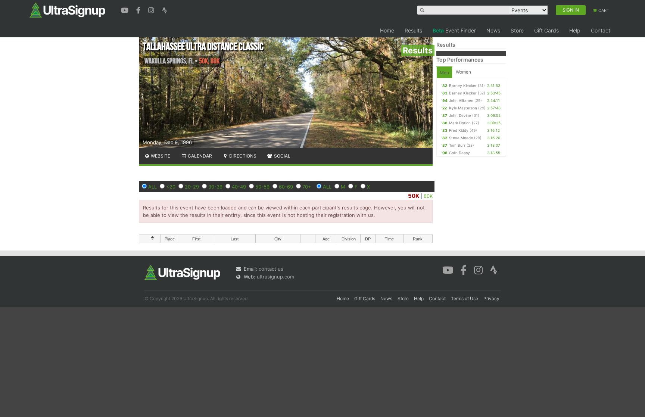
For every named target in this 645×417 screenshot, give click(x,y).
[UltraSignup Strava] (164, 9)
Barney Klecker (463, 85)
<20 (170, 187)
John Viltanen (461, 100)
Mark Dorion (460, 123)
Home (387, 30)
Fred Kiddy (458, 130)
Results (413, 30)
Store (517, 30)
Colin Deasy (459, 152)
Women (463, 72)
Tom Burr (457, 145)
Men (444, 72)
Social (281, 156)
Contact (600, 30)
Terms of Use (464, 298)
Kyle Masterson (463, 108)
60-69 (286, 187)
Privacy (491, 298)
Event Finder (454, 30)
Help (574, 30)
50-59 (262, 187)
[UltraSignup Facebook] (139, 9)
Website (160, 156)
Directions (242, 156)
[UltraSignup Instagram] (152, 9)
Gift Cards (546, 30)
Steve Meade (461, 138)
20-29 (192, 187)
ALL (152, 187)
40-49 (239, 187)
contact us (271, 269)
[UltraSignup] (67, 10)
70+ (306, 187)
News (493, 30)
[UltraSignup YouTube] (125, 9)
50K (413, 195)
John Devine (460, 115)
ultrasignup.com (275, 277)
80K (428, 196)
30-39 (215, 187)
